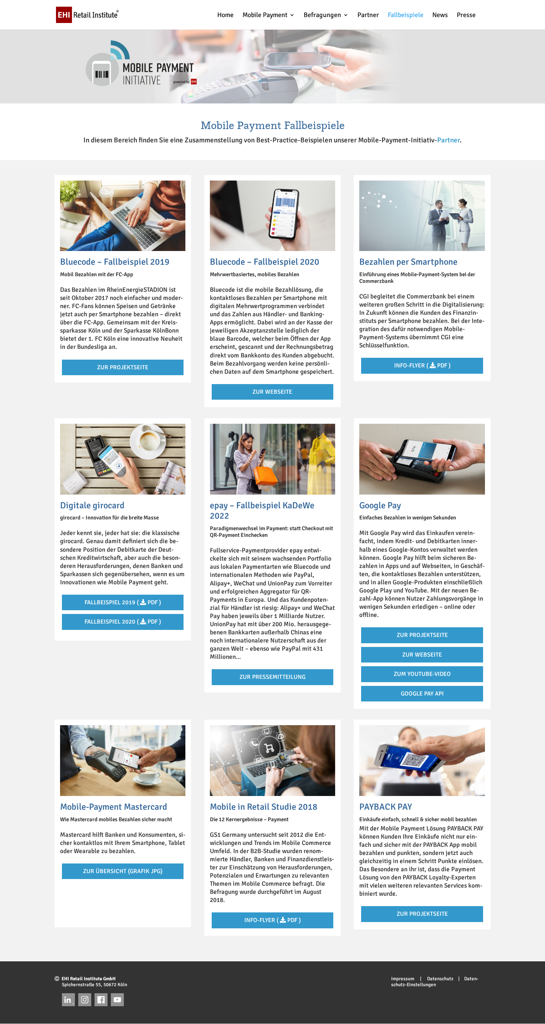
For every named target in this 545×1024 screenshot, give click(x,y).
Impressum (405, 979)
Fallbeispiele (405, 15)
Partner (368, 15)
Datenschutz (437, 979)
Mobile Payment (264, 15)
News (440, 15)
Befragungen (322, 15)
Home (225, 15)
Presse (466, 15)
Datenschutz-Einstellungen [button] (435, 982)
